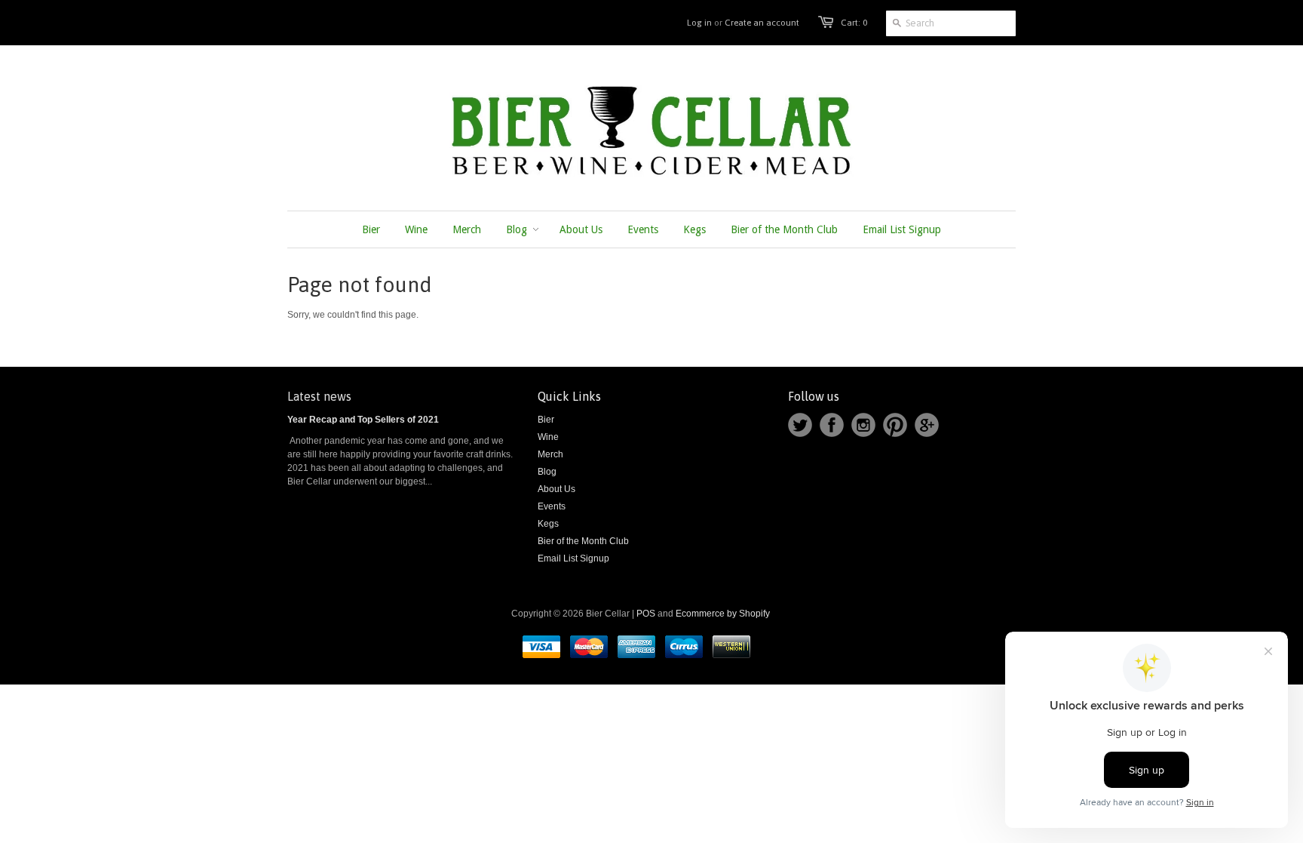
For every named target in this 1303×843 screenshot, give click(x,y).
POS (645, 613)
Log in (699, 22)
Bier (546, 419)
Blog (547, 471)
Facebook (832, 425)
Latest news (319, 396)
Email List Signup (573, 558)
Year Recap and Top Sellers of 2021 (363, 419)
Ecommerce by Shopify (723, 613)
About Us (556, 489)
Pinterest (895, 425)
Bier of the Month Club (583, 541)
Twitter (800, 425)
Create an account (762, 22)
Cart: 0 (854, 22)
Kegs (548, 523)
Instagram (863, 425)
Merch (550, 454)
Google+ (927, 425)
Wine (548, 437)
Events (552, 506)
